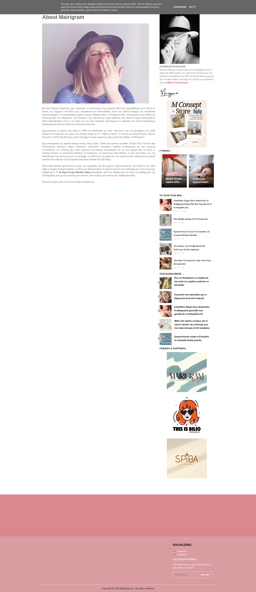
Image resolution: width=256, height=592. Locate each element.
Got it (192, 7)
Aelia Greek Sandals (172, 174)
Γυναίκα (198, 174)
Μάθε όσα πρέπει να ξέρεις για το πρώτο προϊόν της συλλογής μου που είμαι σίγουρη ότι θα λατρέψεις (192, 324)
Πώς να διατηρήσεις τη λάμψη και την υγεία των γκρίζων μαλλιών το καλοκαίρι (191, 281)
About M (171, 483)
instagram (182, 554)
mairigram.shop (127, 175)
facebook (181, 551)
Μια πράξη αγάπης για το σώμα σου (191, 219)
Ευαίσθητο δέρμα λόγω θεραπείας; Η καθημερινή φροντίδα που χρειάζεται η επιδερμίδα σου (192, 204)
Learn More (179, 7)
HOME (163, 483)
